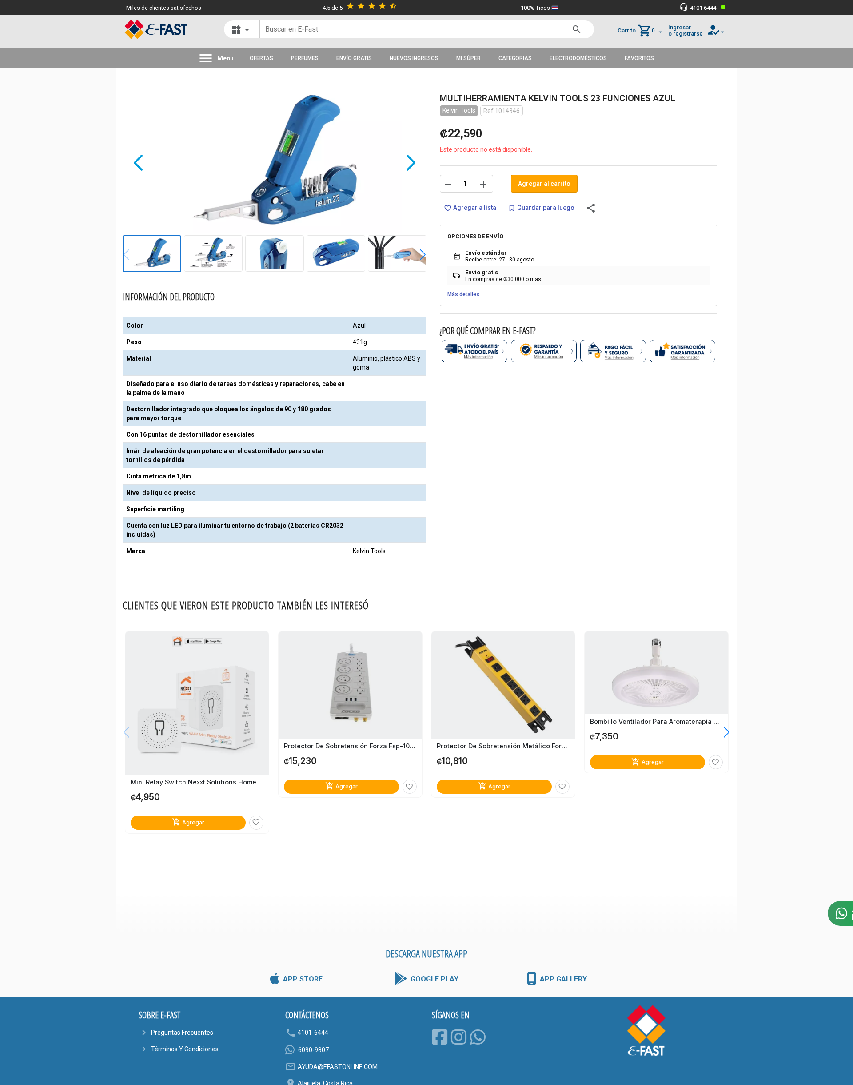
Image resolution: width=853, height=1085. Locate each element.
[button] (416, 255)
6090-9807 (313, 1049)
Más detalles (463, 294)
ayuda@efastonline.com (338, 1066)
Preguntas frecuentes (182, 1032)
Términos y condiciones (185, 1049)
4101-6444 (313, 1032)
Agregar (188, 822)
